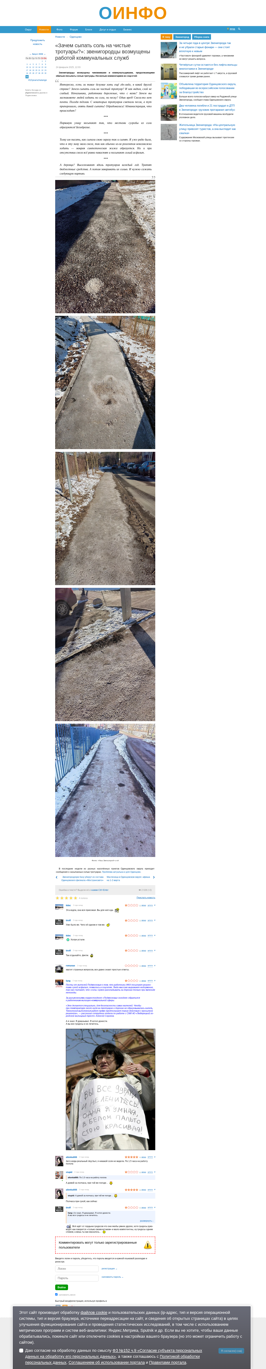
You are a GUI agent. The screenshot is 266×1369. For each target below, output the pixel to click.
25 (30, 73)
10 (27, 67)
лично (144, 905)
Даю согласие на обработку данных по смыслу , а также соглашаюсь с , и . (113, 1356)
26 (33, 73)
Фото (59, 29)
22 (42, 70)
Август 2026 (37, 54)
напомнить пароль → (113, 1277)
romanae (70, 965)
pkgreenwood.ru (32, 93)
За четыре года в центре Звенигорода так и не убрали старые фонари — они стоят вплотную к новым (205, 47)
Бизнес (127, 29)
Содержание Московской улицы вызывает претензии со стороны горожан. (206, 139)
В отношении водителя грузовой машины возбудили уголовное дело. (206, 116)
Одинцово (76, 36)
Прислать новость (146, 897)
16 (45, 67)
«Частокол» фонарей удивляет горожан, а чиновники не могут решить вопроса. (206, 57)
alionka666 (71, 1157)
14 (39, 67)
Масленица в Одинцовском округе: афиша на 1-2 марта (128, 879)
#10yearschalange (37, 80)
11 (30, 67)
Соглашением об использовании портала (107, 1362)
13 (36, 67)
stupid (69, 1172)
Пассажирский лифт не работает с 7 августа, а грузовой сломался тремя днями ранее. (208, 75)
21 (39, 70)
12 (33, 67)
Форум (74, 29)
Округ (28, 29)
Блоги (88, 29)
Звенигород (182, 37)
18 (30, 70)
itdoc (68, 905)
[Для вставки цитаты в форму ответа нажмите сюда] (150, 905)
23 (45, 70)
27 (36, 73)
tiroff (68, 920)
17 (27, 70)
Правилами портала (167, 1362)
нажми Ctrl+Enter (99, 890)
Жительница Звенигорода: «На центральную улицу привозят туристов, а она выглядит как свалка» (207, 129)
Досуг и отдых (108, 29)
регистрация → (109, 1268)
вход (232, 29)
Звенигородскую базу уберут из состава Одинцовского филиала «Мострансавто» (82, 879)
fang (68, 981)
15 (42, 67)
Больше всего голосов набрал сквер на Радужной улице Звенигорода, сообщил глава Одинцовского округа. (208, 98)
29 (42, 73)
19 (33, 70)
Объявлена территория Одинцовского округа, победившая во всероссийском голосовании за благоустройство (207, 88)
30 (45, 73)
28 (39, 73)
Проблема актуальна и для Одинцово (121, 872)
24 (27, 73)
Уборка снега (201, 37)
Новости (44, 29)
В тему (166, 37)
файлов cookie (94, 1312)
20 (36, 70)
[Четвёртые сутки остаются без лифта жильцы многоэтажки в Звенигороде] (169, 72)
